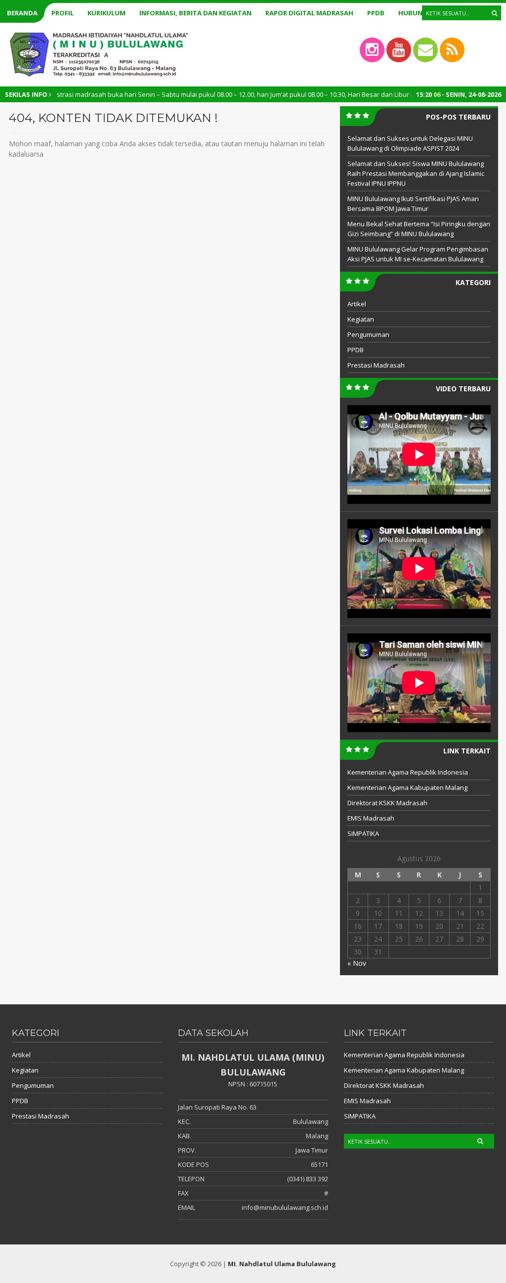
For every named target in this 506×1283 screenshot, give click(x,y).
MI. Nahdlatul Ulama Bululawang (282, 1263)
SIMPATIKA (363, 833)
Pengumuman (368, 334)
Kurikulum (106, 12)
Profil (62, 12)
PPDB (375, 12)
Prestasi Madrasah (376, 365)
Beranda (22, 12)
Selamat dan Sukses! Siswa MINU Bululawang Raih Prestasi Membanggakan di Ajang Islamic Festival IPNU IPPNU (415, 173)
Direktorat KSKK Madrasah (387, 802)
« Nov (356, 963)
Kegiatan (360, 319)
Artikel (356, 303)
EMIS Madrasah (370, 818)
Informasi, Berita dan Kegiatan (195, 12)
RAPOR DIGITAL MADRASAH (309, 12)
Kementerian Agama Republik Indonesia (407, 772)
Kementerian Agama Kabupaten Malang (407, 787)
